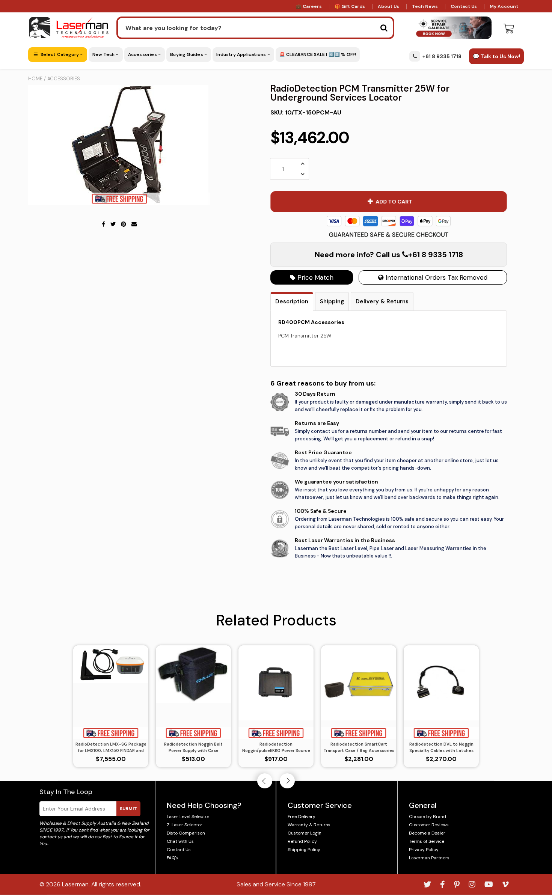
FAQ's (172, 858)
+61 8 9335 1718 (442, 56)
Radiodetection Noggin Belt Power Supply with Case (193, 747)
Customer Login (304, 833)
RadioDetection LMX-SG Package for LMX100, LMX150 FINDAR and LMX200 (110, 747)
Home (35, 78)
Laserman (75, 884)
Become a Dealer (427, 833)
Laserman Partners (429, 858)
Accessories (143, 54)
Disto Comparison (186, 833)
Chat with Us (180, 841)
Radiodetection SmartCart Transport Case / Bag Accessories (358, 747)
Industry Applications (241, 54)
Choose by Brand (427, 817)
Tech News (425, 6)
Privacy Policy (424, 850)
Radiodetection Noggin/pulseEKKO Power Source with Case (276, 747)
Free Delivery (301, 817)
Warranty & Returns (309, 825)
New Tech (104, 54)
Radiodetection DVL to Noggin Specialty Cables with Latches (441, 747)
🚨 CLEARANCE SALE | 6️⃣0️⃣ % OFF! (317, 54)
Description (291, 301)
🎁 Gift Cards (350, 6)
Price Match (314, 277)
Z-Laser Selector (184, 825)
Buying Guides (187, 54)
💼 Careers (309, 6)
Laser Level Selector (188, 817)
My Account (504, 6)
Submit (128, 809)
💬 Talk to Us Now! (496, 56)
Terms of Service (426, 841)
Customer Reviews (429, 825)
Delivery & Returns (382, 301)
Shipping (332, 301)
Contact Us (464, 6)
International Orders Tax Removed (435, 277)
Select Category (59, 54)
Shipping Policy (304, 850)
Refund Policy (302, 841)
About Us (388, 6)
